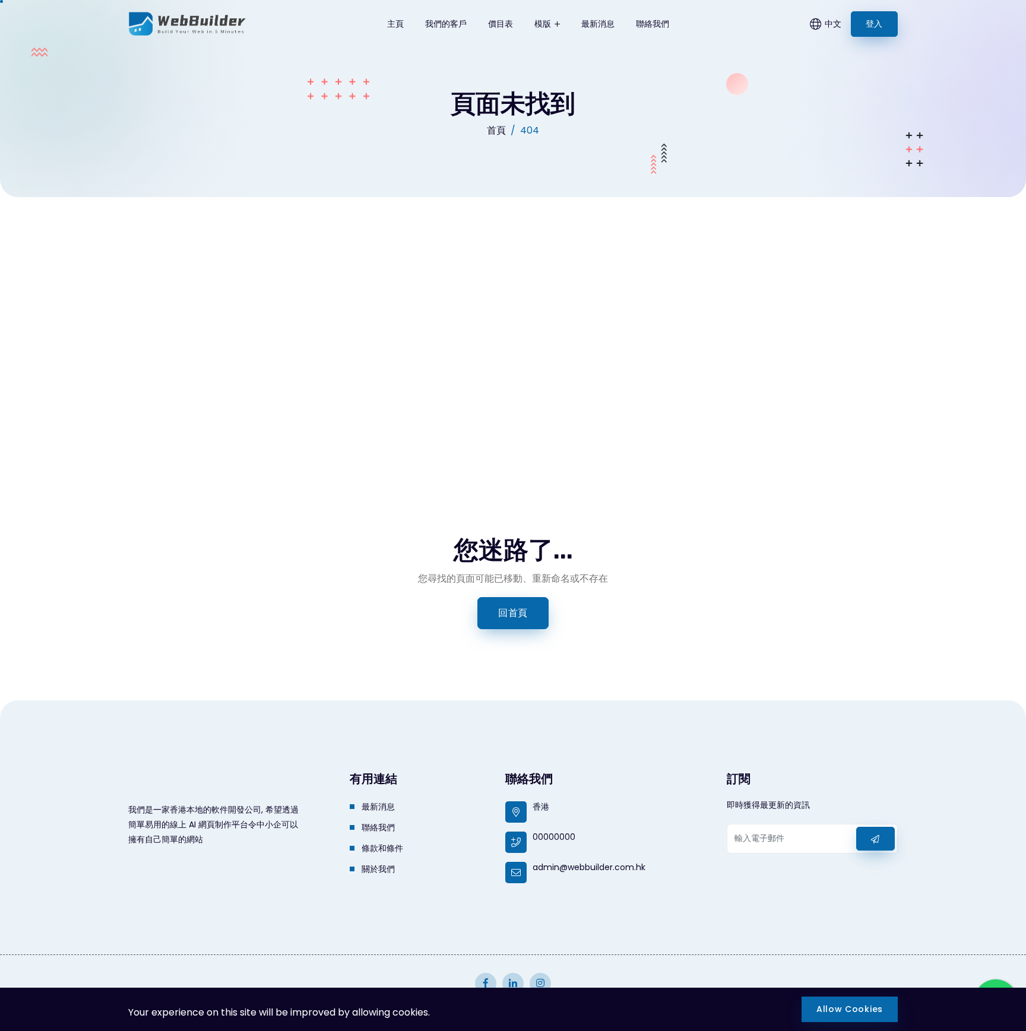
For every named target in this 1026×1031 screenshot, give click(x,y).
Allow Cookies (849, 1009)
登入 (874, 24)
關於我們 (378, 869)
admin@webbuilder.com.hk (589, 867)
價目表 (500, 24)
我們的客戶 (446, 24)
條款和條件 (382, 848)
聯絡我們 (652, 24)
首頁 (496, 130)
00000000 (554, 837)
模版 (543, 24)
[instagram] (485, 983)
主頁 (395, 24)
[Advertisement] (513, 286)
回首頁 (513, 613)
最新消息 (598, 24)
